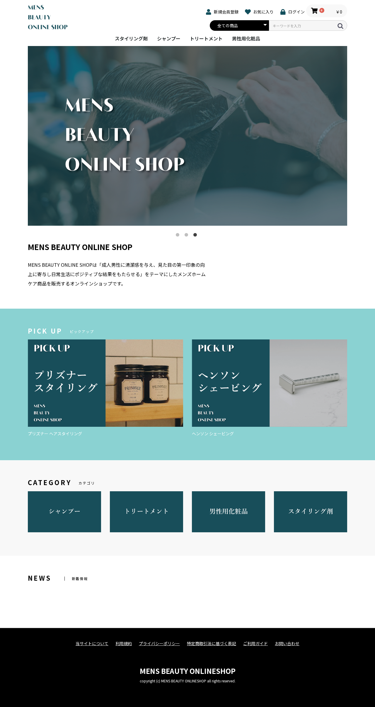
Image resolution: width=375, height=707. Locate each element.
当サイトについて (92, 643)
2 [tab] (187, 236)
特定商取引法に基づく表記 (211, 643)
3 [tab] (196, 236)
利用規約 (123, 643)
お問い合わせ (287, 643)
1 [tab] (179, 236)
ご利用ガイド (255, 643)
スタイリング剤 (131, 38)
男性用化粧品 (246, 38)
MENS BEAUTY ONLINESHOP (188, 671)
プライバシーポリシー (159, 643)
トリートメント (206, 38)
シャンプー (168, 38)
